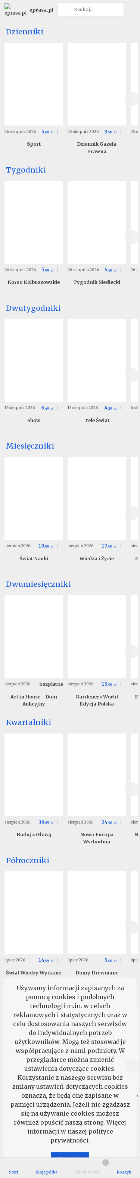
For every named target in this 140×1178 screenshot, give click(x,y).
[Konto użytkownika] (131, 9)
